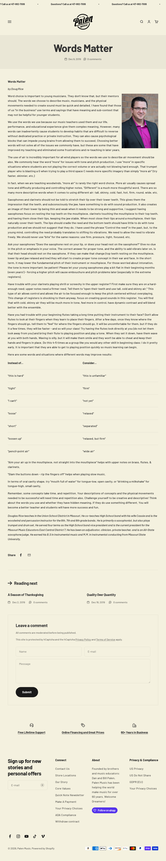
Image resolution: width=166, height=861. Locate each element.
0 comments (94, 59)
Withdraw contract (67, 821)
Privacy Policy (83, 639)
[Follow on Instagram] (18, 836)
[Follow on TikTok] (35, 836)
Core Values (63, 788)
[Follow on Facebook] (10, 836)
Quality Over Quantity (101, 595)
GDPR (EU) (136, 782)
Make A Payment (65, 801)
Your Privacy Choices (69, 808)
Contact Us (62, 768)
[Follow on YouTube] (26, 836)
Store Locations (65, 775)
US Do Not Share (140, 775)
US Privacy (136, 768)
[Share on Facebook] (21, 555)
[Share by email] (29, 555)
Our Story (61, 782)
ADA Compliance (65, 815)
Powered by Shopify (43, 848)
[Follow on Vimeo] (43, 836)
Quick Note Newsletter (69, 795)
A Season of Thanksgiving (25, 595)
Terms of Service (105, 639)
